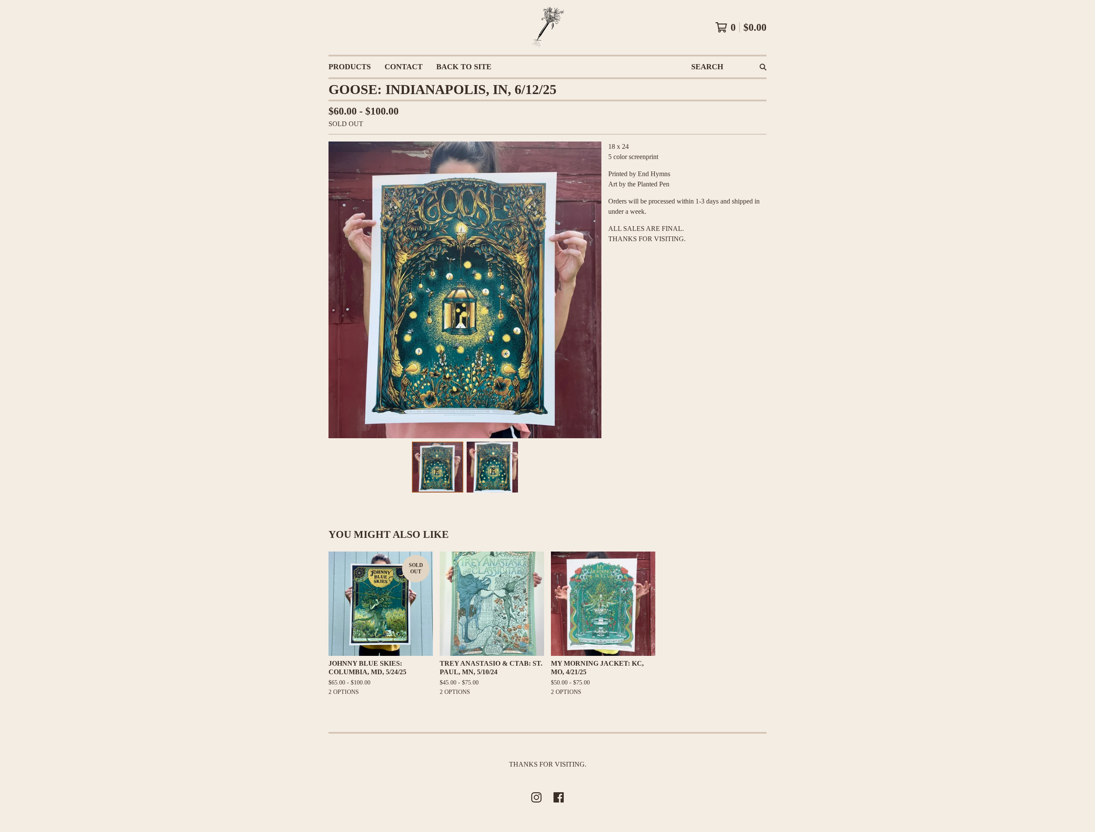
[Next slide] (589, 290)
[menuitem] (349, 66)
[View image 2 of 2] (492, 467)
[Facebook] (559, 797)
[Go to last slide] (340, 290)
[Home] (547, 27)
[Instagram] (536, 797)
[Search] (763, 66)
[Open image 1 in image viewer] (464, 290)
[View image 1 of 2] (437, 467)
